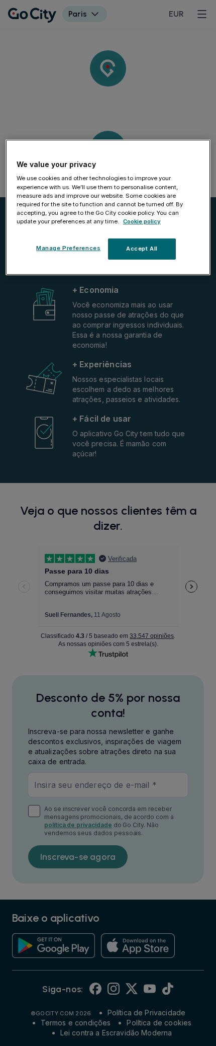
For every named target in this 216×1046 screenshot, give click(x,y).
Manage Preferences (68, 248)
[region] (108, 207)
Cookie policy (142, 221)
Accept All (142, 248)
